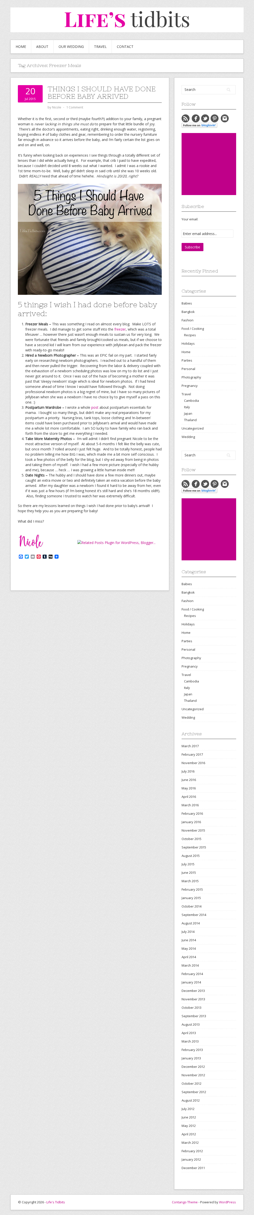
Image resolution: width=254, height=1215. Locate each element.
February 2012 (192, 1151)
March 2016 (190, 805)
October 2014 (191, 906)
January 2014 (191, 982)
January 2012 (191, 1159)
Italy (187, 407)
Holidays (188, 343)
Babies (187, 303)
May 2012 (189, 1125)
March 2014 (190, 965)
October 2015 (191, 839)
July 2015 (188, 864)
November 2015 (193, 830)
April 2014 (189, 957)
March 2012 (190, 1142)
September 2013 (194, 1016)
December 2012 (193, 1066)
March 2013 (190, 1041)
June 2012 (189, 1117)
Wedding (188, 437)
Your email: (190, 219)
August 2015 (191, 855)
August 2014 (191, 923)
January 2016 (191, 822)
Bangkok (188, 311)
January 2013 (191, 1058)
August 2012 (191, 1100)
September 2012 (194, 1092)
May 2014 (189, 948)
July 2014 (188, 931)
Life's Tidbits (55, 1202)
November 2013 (193, 999)
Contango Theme (185, 1202)
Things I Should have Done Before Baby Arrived (102, 92)
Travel (100, 46)
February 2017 (192, 754)
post (94, 407)
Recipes (190, 335)
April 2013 (189, 1033)
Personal (188, 369)
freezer (120, 329)
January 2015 (191, 898)
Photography (191, 377)
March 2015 (190, 881)
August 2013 (191, 1024)
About (42, 46)
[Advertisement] (218, 164)
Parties (187, 360)
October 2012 (191, 1083)
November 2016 (193, 763)
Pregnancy (190, 385)
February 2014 (192, 974)
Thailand (190, 420)
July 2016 (188, 771)
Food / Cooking (193, 328)
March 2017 (190, 746)
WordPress (227, 1202)
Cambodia (191, 400)
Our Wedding (71, 46)
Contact (125, 46)
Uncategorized (193, 428)
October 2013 (191, 1007)
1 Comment (74, 107)
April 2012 (189, 1134)
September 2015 (194, 847)
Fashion (187, 320)
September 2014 (194, 914)
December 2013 (193, 990)
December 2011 (193, 1168)
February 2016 (192, 813)
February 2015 (192, 889)
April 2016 (189, 796)
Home (21, 46)
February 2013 (192, 1049)
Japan (188, 413)
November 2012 (193, 1075)
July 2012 (188, 1109)
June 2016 (189, 779)
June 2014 (189, 940)
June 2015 (189, 872)
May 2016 (189, 788)
